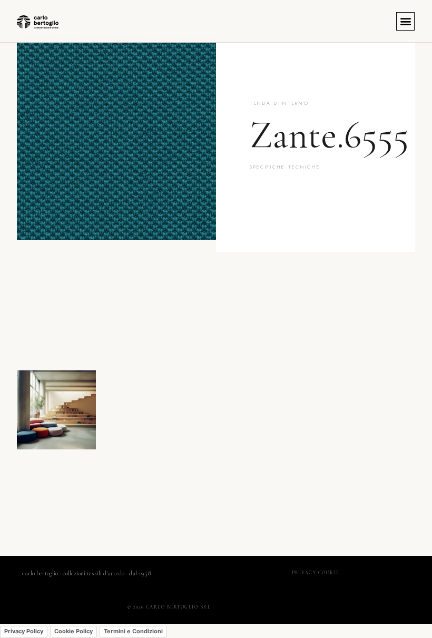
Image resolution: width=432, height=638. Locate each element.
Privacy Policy (23, 631)
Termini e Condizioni (133, 631)
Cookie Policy (73, 631)
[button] (405, 21)
